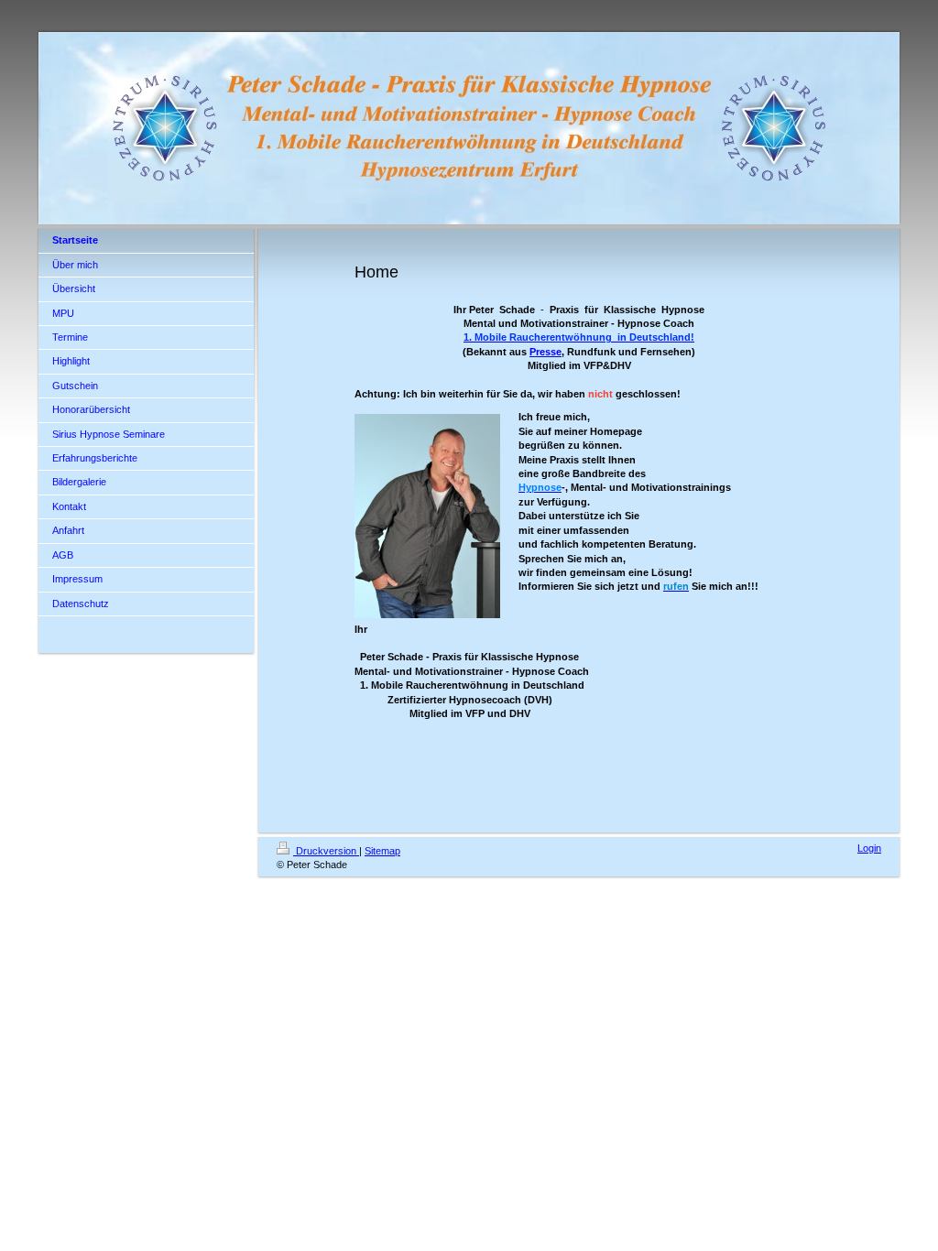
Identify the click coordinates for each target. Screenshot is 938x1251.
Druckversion (326, 850)
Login (869, 848)
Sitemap (382, 850)
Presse (545, 351)
